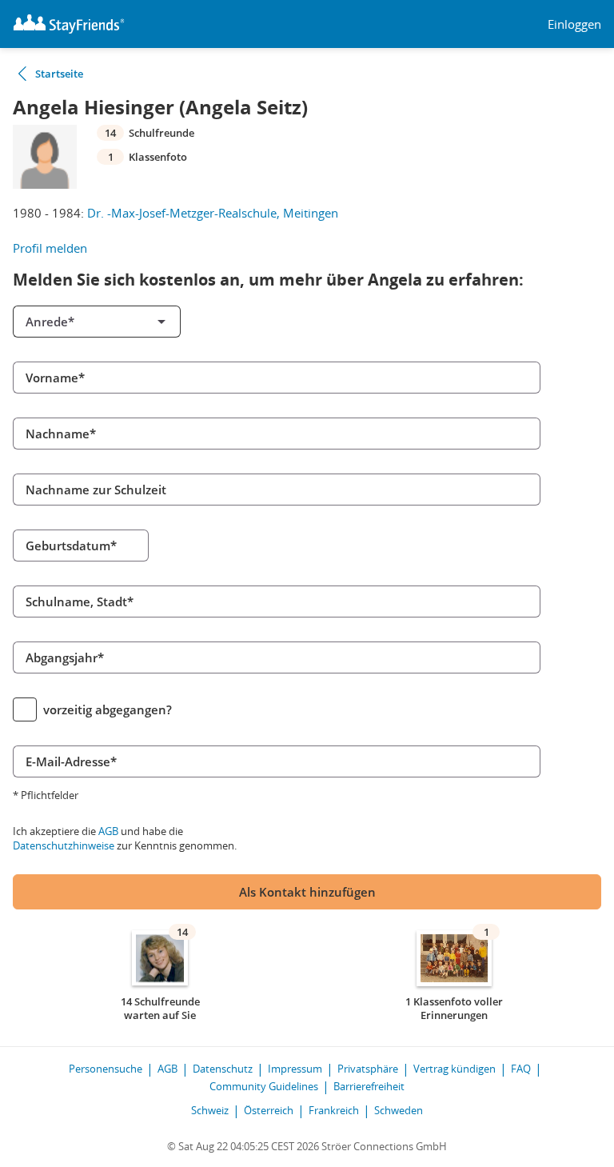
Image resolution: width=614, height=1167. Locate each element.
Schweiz (210, 1110)
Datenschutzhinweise (63, 845)
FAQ (521, 1068)
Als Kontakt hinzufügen (307, 892)
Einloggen (574, 24)
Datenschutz (223, 1068)
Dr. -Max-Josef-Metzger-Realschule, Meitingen (212, 213)
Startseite (59, 73)
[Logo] (69, 24)
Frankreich (334, 1110)
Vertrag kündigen (454, 1068)
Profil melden (50, 248)
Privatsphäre (367, 1068)
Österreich (268, 1110)
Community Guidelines (263, 1086)
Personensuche (105, 1068)
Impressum (295, 1068)
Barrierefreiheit (369, 1086)
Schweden (398, 1110)
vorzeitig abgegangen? (107, 709)
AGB (108, 831)
